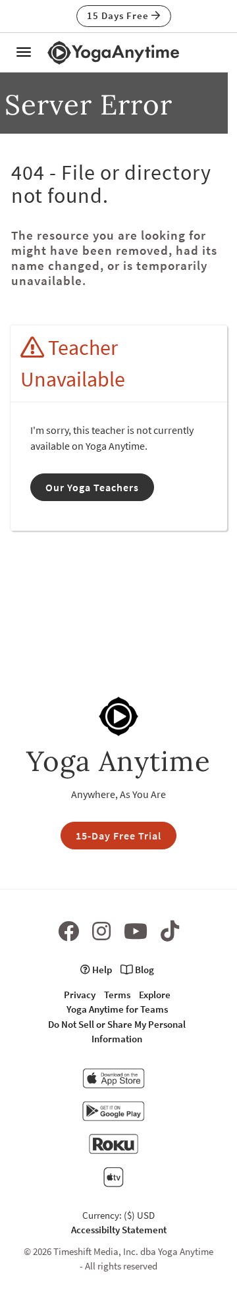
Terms (117, 994)
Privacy (79, 994)
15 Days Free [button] (119, 15)
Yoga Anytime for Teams (117, 1009)
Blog (143, 969)
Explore (155, 994)
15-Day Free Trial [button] (118, 835)
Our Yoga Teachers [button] (92, 487)
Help (101, 969)
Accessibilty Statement (119, 1229)
